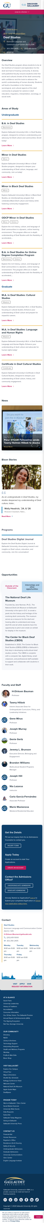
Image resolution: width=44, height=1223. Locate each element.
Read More (8, 446)
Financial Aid (7, 1134)
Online (14, 222)
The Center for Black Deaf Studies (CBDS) (20, 638)
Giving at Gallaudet (9, 1121)
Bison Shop (7, 1058)
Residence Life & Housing (12, 1143)
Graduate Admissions (16, 890)
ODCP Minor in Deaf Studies (18, 218)
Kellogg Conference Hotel (12, 1081)
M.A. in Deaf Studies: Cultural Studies (18, 296)
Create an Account (16, 868)
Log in (32, 898)
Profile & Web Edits (10, 1055)
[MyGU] (5, 1200)
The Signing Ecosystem (11, 1021)
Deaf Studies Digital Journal (18, 539)
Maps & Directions (9, 1075)
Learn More (7, 145)
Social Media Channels (11, 1106)
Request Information (22, 986)
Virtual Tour (7, 1072)
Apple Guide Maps (9, 1089)
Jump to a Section (21, 12)
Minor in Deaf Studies (14, 155)
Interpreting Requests (11, 1046)
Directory (6, 1035)
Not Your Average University (13, 1024)
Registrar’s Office (9, 1140)
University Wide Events (11, 1109)
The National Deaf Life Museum (18, 599)
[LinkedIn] (32, 1200)
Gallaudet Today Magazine (12, 1118)
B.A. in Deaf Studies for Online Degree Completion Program (19, 253)
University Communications (12, 1155)
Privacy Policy (15, 1221)
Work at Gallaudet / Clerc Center (14, 1103)
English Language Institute (12, 1160)
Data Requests (8, 1112)
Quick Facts (7, 1001)
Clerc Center (7, 1158)
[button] (21, 492)
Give (29, 984)
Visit (15, 984)
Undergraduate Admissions (19, 885)
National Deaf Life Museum (12, 1086)
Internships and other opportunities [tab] (32, 586)
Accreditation (8, 1009)
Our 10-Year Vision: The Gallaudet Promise (18, 1015)
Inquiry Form (13, 845)
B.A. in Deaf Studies (13, 123)
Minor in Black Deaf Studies (17, 186)
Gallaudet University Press (12, 1123)
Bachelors (7, 127)
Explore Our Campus (10, 1069)
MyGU (5, 1038)
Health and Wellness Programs (14, 1049)
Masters (6, 302)
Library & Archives (9, 1040)
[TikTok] (37, 1200)
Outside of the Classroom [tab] (11, 587)
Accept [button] (38, 1217)
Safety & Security (9, 1146)
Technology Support (10, 1043)
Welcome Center (9, 1083)
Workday (6, 1052)
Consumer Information (11, 1012)
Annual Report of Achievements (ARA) (16, 1018)
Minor (5, 159)
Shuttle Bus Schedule (10, 1078)
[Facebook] (26, 1200)
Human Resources (9, 1137)
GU (4, 29)
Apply (22, 984)
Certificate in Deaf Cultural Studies (21, 364)
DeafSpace (7, 1092)
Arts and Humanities (14, 33)
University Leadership (11, 1003)
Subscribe (6, 1115)
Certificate (7, 368)
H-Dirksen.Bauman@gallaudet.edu (18, 934)
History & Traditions (10, 1006)
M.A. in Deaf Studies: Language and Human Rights (19, 331)
